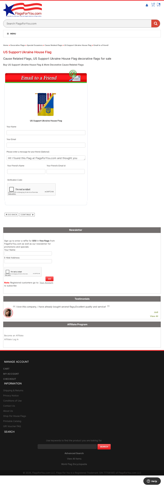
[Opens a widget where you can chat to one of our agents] (152, 481)
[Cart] (153, 5)
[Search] (155, 23)
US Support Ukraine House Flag (77, 45)
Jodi (156, 312)
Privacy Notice (11, 395)
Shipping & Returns (13, 390)
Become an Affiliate (14, 335)
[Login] (146, 5)
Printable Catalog (12, 421)
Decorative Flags (17, 45)
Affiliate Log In (11, 339)
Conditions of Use (12, 400)
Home (5, 45)
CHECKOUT (9, 379)
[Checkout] (159, 5)
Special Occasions (35, 45)
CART (6, 368)
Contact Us (9, 405)
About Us (8, 410)
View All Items (74, 458)
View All (154, 316)
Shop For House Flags (14, 416)
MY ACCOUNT (11, 373)
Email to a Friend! (101, 45)
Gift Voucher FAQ (12, 426)
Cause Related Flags (53, 45)
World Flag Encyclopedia (74, 464)
